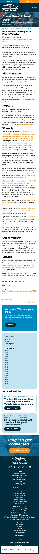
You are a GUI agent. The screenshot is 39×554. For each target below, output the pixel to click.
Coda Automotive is (28, 208)
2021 (6, 360)
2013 (6, 375)
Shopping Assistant (19, 493)
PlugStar (8, 339)
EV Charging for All (19, 511)
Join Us (10, 2)
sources (27, 156)
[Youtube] (29, 467)
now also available (15, 273)
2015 (6, 372)
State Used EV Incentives (19, 515)
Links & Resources (19, 488)
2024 (6, 354)
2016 (6, 370)
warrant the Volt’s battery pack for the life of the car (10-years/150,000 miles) (19, 183)
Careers (19, 528)
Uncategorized (10, 344)
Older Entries (8, 299)
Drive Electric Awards (19, 530)
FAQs (19, 486)
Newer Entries (31, 302)
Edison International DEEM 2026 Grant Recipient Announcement (18, 422)
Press (19, 539)
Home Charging (19, 499)
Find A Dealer (19, 503)
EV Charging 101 (19, 484)
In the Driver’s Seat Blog (13, 22)
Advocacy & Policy (20, 507)
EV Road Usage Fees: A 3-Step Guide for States (19, 517)
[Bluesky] (22, 467)
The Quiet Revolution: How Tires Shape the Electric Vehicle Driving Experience (18, 401)
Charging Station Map (19, 501)
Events (19, 477)
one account (31, 92)
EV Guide (19, 481)
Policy (7, 341)
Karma (4, 205)
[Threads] (26, 467)
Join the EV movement (19, 450)
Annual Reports (19, 532)
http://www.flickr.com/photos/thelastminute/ (17, 39)
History (19, 526)
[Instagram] (9, 467)
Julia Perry (6, 45)
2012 (6, 377)
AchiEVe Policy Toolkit (19, 509)
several (21, 156)
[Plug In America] (15, 7)
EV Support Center (19, 479)
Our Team (19, 524)
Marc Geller (6, 227)
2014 (6, 373)
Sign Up (10, 324)
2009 (6, 383)
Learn (19, 471)
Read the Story (12, 408)
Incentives (19, 497)
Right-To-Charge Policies (19, 513)
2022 (6, 358)
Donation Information (19, 542)
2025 (6, 352)
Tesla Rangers (24, 141)
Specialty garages (8, 241)
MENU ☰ (35, 8)
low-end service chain (25, 124)
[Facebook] (11, 467)
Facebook (21, 45)
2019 (6, 364)
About (19, 522)
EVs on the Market (20, 495)
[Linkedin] (15, 467)
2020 (6, 362)
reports (28, 185)
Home (4, 22)
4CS (24, 213)
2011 (6, 379)
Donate (29, 2)
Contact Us (19, 536)
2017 (6, 368)
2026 (6, 351)
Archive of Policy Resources (19, 519)
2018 (6, 366)
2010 (6, 381)
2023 (6, 356)
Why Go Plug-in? (19, 473)
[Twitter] (19, 467)
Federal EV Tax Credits (19, 475)
